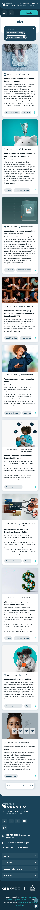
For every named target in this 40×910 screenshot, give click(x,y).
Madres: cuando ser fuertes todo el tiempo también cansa (18, 456)
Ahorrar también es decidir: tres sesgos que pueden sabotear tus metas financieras (19, 156)
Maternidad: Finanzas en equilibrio (17, 679)
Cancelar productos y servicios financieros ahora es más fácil (16, 530)
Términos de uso (23, 902)
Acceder (28, 13)
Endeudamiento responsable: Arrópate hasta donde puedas (19, 80)
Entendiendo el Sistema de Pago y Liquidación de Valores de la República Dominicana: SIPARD (19, 313)
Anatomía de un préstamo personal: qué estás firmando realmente (19, 232)
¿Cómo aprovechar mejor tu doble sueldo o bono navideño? (17, 603)
